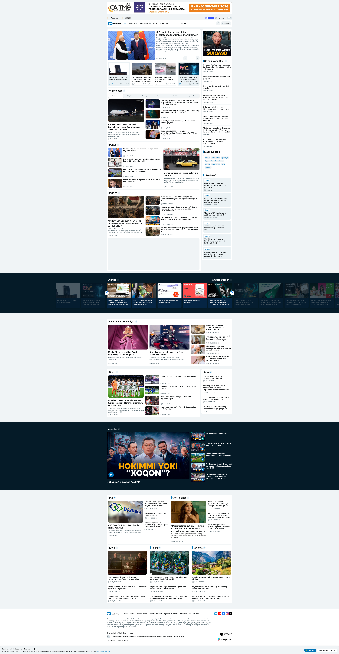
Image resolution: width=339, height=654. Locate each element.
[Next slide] (197, 58)
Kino (223, 157)
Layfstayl (183, 23)
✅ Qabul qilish (310, 650)
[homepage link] (114, 23)
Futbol (207, 157)
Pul (160, 23)
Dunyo (155, 23)
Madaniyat (166, 23)
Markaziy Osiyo (144, 23)
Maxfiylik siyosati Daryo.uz (104, 651)
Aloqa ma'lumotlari (155, 596)
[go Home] (113, 596)
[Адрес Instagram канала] (227, 596)
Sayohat (208, 161)
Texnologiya (219, 154)
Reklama (196, 596)
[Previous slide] (185, 58)
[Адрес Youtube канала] (219, 596)
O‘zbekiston (131, 23)
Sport (175, 23)
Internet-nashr (142, 596)
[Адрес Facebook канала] (223, 596)
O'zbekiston (216, 151)
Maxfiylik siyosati (129, 596)
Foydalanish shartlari (171, 596)
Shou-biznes (215, 157)
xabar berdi (184, 43)
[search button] (218, 23)
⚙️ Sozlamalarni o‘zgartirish (327, 650)
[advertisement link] (210, 18)
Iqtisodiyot (225, 151)
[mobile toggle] (125, 23)
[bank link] (126, 18)
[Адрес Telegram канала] (215, 596)
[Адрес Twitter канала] (230, 596)
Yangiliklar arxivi (185, 596)
